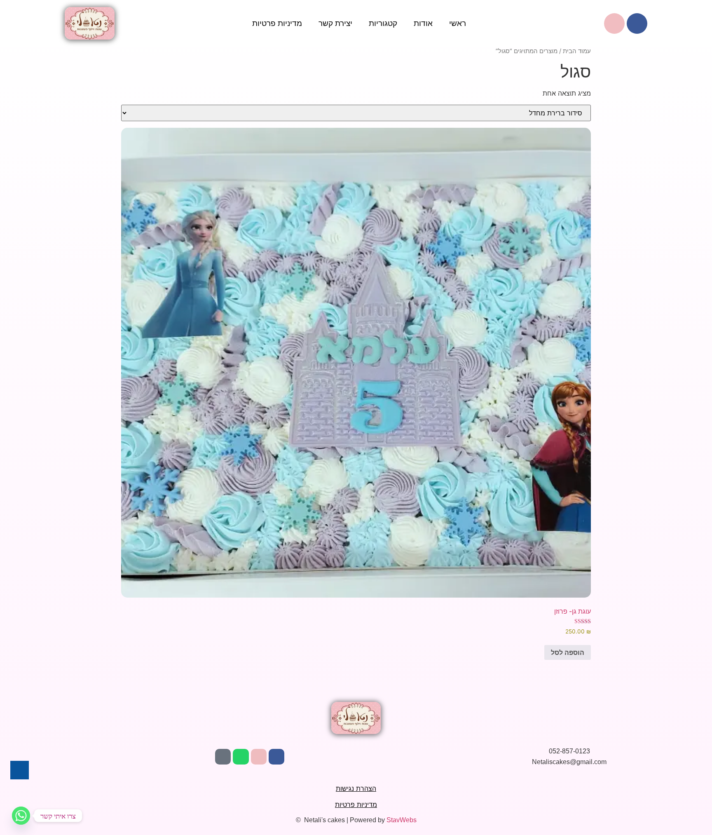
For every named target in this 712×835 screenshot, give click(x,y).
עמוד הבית (577, 51)
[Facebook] (637, 23)
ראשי (457, 23)
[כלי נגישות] (19, 770)
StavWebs (401, 819)
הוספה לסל (567, 652)
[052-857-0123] (540, 750)
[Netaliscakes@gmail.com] (524, 762)
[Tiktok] (223, 757)
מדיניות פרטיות (277, 23)
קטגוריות (383, 23)
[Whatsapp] (240, 757)
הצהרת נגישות (356, 788)
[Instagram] (259, 757)
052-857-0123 (569, 751)
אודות (423, 23)
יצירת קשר (335, 23)
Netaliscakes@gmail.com (569, 761)
